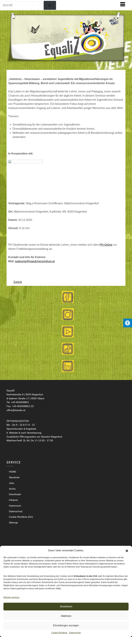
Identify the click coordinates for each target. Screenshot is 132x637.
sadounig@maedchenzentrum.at (35, 261)
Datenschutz (75, 632)
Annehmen (66, 606)
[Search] (50, 5)
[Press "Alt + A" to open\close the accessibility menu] (127, 323)
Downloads (15, 494)
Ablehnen (66, 615)
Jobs (11, 483)
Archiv (12, 488)
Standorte (14, 477)
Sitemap (13, 522)
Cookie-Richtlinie (59, 632)
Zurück (17, 281)
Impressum (15, 505)
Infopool (13, 500)
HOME (12, 471)
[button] (127, 550)
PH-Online (106, 244)
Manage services (11, 597)
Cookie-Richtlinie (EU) (21, 516)
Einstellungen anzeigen (66, 625)
